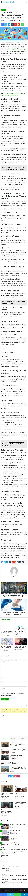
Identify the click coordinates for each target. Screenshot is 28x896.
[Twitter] (5, 562)
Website (3, 688)
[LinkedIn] (7, 562)
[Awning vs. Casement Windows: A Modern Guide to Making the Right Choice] (5, 853)
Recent (4, 738)
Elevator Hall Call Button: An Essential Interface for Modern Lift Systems (17, 757)
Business (8, 7)
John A (14, 576)
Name (2, 678)
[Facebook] (2, 562)
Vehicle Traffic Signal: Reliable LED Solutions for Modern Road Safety (18, 769)
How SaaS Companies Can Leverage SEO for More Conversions (6, 633)
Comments (22, 738)
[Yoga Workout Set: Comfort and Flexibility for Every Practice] (5, 751)
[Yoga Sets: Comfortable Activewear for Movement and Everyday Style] (5, 744)
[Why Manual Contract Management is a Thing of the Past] (21, 626)
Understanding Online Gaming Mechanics (20, 647)
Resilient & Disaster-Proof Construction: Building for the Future (7, 648)
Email (2, 683)
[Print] (23, 562)
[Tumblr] (10, 562)
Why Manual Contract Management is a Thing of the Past (21, 633)
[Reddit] (15, 562)
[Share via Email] (20, 562)
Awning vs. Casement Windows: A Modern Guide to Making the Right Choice (18, 851)
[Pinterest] (13, 562)
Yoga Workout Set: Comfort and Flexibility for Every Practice (20, 795)
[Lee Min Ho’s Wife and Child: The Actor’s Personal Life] (5, 826)
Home (3, 7)
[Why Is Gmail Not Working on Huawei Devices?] (5, 832)
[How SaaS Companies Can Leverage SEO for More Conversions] (7, 626)
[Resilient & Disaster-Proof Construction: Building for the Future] (7, 641)
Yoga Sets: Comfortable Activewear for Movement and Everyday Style (17, 744)
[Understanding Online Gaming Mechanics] (21, 641)
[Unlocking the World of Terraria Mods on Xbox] (5, 838)
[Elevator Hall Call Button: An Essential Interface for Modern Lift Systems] (5, 757)
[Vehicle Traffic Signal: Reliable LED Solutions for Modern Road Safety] (5, 769)
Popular (13, 738)
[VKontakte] (18, 562)
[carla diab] (8, 2)
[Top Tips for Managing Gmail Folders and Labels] (5, 845)
